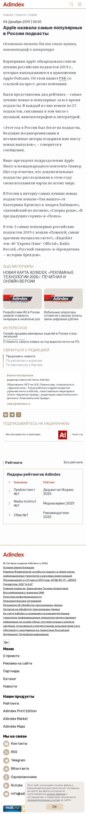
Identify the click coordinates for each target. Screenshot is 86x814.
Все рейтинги (73, 462)
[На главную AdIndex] (43, 554)
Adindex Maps (14, 726)
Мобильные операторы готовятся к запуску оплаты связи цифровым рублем (63, 316)
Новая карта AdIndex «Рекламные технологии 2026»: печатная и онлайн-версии (38, 277)
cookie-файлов (56, 794)
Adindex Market (15, 719)
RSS (14, 752)
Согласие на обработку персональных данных (31, 609)
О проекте (11, 656)
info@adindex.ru (24, 794)
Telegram (18, 760)
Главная (8, 14)
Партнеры (11, 671)
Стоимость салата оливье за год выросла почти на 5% (41, 342)
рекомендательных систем (43, 800)
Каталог (9, 679)
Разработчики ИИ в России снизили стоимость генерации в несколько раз (21, 316)
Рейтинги (11, 703)
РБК (62, 78)
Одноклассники (24, 777)
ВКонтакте (20, 769)
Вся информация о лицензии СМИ (23, 592)
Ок (54, 807)
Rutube (17, 785)
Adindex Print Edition (20, 711)
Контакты (19, 744)
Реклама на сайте (17, 663)
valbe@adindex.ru (18, 404)
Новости (21, 14)
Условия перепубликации (18, 567)
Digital (33, 14)
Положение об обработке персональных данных (32, 605)
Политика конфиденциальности (22, 596)
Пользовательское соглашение (22, 600)
